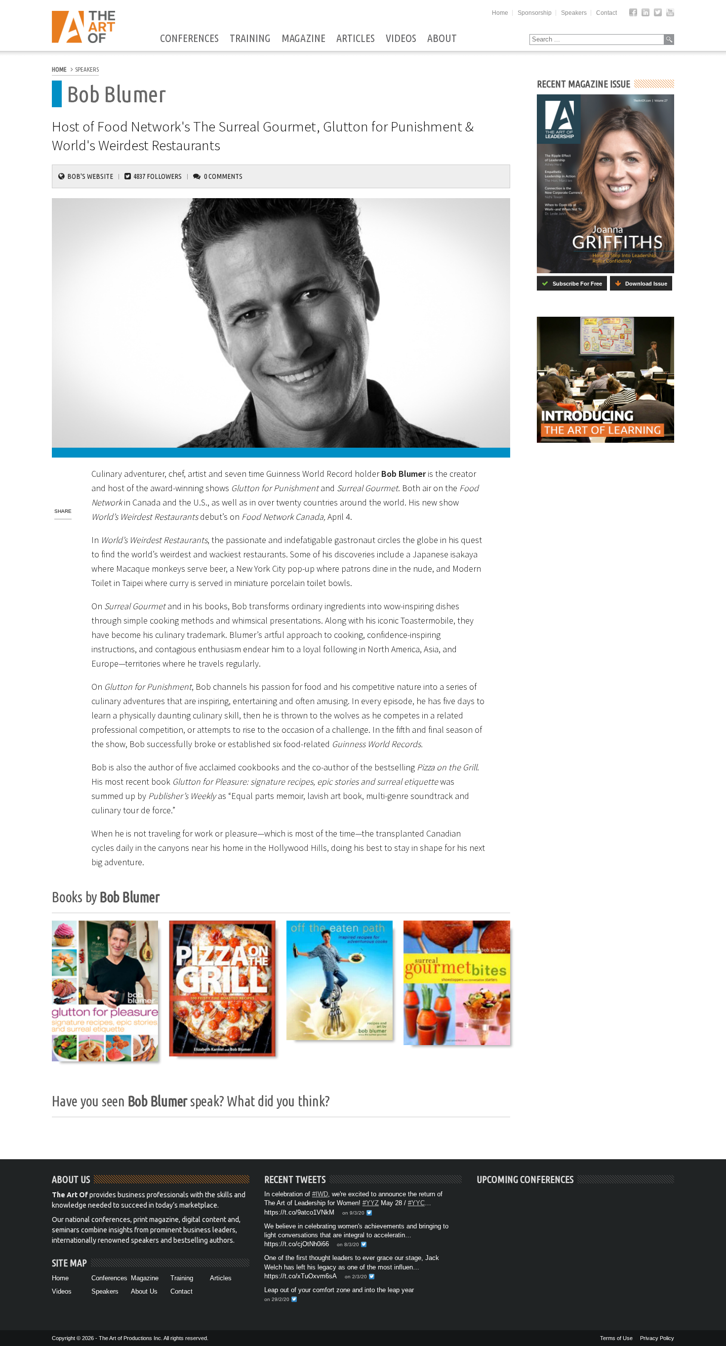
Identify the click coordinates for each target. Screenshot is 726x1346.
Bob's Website (90, 176)
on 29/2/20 (276, 1299)
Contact (606, 12)
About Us (144, 1291)
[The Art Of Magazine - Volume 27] (605, 183)
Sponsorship (535, 12)
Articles (355, 38)
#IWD (320, 1194)
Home (500, 12)
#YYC (416, 1203)
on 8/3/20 (348, 1244)
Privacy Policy (657, 1338)
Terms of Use (616, 1338)
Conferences (189, 38)
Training (250, 38)
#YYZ (371, 1203)
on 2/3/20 (356, 1276)
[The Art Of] (83, 40)
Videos (401, 38)
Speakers (574, 12)
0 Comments (223, 176)
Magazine (303, 38)
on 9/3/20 (353, 1213)
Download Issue (644, 284)
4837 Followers (157, 176)
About (442, 38)
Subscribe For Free (575, 284)
